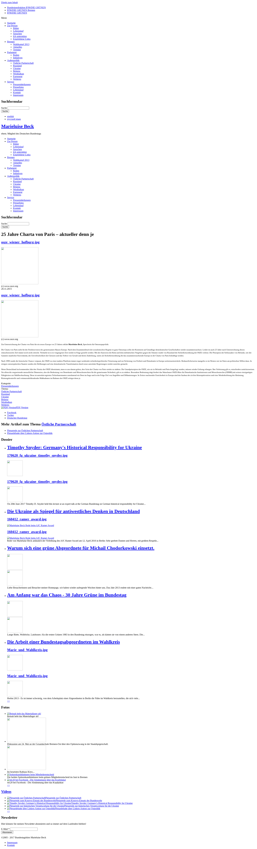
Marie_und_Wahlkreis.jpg (27, 650)
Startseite (11, 23)
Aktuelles (17, 47)
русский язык (14, 119)
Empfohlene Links (21, 39)
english (10, 116)
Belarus (16, 71)
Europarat (17, 76)
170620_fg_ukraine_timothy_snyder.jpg (37, 455)
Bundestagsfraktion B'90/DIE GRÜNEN (26, 7)
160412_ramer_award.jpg (27, 519)
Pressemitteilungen (22, 84)
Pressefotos (18, 87)
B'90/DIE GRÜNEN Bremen (21, 10)
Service (10, 82)
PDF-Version (22, 407)
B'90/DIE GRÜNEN (17, 13)
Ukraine (17, 68)
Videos (6, 791)
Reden (16, 55)
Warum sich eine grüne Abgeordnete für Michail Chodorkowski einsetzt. (80, 548)
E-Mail (5, 829)
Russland (17, 65)
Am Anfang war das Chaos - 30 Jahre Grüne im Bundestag (66, 595)
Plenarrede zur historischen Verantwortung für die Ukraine (91, 806)
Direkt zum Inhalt (9, 2)
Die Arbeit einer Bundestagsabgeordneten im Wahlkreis (63, 641)
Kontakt (17, 92)
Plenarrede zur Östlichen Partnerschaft (25, 430)
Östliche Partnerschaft (23, 63)
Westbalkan (18, 73)
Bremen (11, 41)
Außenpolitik (13, 60)
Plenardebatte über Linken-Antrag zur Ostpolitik (30, 433)
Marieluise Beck (17, 126)
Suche (4, 108)
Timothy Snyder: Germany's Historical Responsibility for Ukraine (74, 447)
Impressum (18, 95)
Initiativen (17, 57)
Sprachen (17, 33)
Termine (17, 49)
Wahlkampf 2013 (21, 44)
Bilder (16, 28)
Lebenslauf (18, 31)
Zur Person (12, 25)
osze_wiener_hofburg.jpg (20, 242)
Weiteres (17, 79)
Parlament (12, 52)
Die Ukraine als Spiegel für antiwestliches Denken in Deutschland (73, 511)
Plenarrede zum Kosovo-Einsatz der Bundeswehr (79, 800)
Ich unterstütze (20, 36)
